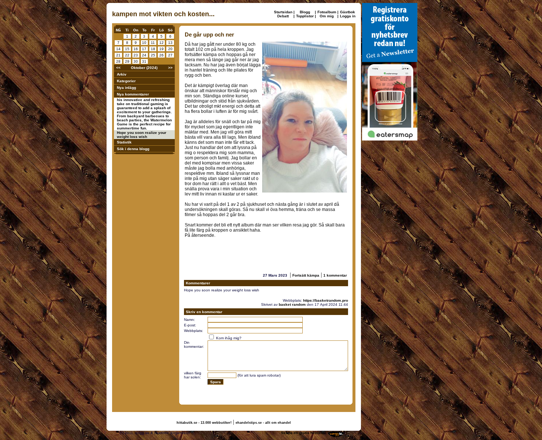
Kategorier (126, 81)
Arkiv (121, 74)
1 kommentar (335, 275)
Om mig (327, 16)
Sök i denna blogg (133, 149)
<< (118, 68)
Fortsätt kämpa (305, 275)
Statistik (124, 142)
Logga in (347, 16)
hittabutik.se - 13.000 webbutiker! (204, 423)
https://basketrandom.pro (325, 300)
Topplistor (305, 16)
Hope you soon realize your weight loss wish (141, 135)
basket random (292, 304)
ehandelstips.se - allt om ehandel (263, 423)
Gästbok (347, 12)
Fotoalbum (326, 12)
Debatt (283, 16)
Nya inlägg (126, 88)
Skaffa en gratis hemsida (303, 433)
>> (170, 68)
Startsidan (283, 12)
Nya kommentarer (133, 94)
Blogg (305, 12)
